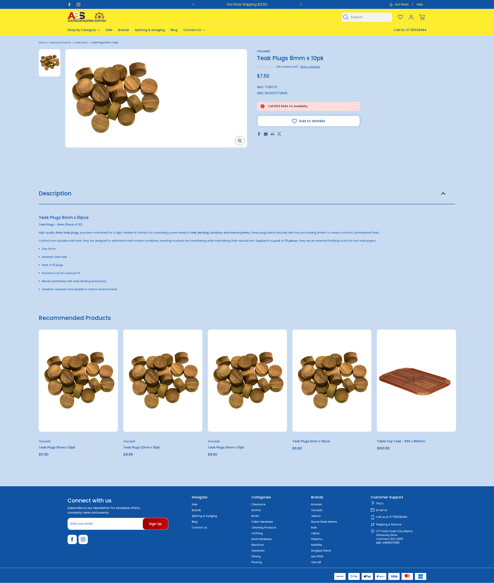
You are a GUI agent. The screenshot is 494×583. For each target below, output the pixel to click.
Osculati (316, 510)
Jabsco (316, 516)
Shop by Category (82, 30)
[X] (279, 134)
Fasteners (258, 551)
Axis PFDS (317, 556)
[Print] (272, 134)
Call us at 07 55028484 (391, 517)
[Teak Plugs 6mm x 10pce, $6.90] (331, 381)
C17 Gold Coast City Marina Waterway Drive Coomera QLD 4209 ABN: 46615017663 (394, 537)
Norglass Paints (321, 551)
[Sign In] (411, 17)
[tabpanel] (49, 63)
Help (420, 4)
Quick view (101, 342)
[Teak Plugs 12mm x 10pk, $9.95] (162, 381)
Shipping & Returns (388, 524)
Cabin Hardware (262, 522)
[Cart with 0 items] (422, 17)
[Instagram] (78, 4)
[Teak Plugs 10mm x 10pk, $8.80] (247, 381)
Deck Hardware (261, 539)
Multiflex (316, 545)
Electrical (257, 545)
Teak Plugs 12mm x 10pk (141, 447)
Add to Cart (78, 423)
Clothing (257, 533)
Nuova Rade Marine (324, 522)
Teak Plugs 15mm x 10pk (57, 447)
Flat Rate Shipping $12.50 (247, 4)
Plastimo (317, 539)
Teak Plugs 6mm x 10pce (311, 441)
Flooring (256, 562)
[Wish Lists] (400, 17)
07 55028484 (416, 30)
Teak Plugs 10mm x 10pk (226, 447)
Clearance (258, 504)
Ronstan (316, 504)
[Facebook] (69, 4)
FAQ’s (379, 503)
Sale (109, 30)
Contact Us (192, 30)
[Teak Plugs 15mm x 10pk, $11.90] (78, 381)
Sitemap (116, 575)
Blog (174, 30)
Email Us (381, 510)
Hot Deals (402, 4)
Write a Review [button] (310, 67)
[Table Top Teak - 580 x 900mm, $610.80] (416, 381)
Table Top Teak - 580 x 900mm (401, 441)
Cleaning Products (263, 527)
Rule (314, 527)
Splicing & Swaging (150, 30)
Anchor (256, 510)
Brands (123, 30)
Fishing (256, 556)
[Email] (266, 134)
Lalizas (315, 533)
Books (255, 516)
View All (316, 562)
